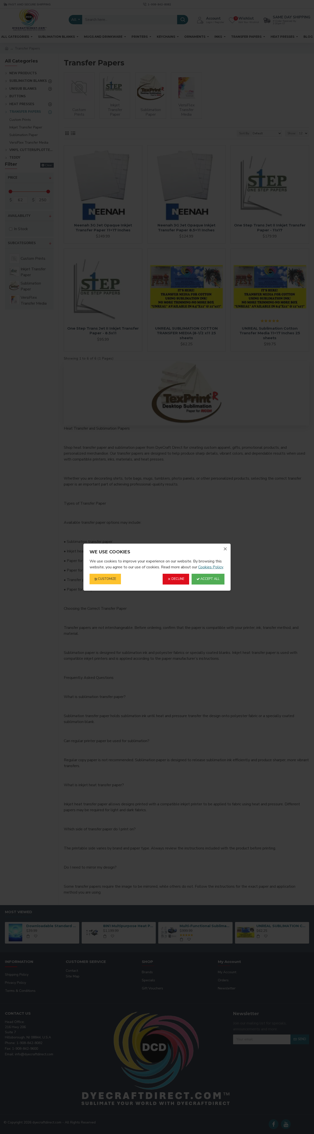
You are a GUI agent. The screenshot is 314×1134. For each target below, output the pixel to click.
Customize (106, 579)
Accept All (210, 579)
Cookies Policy (210, 567)
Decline (177, 579)
